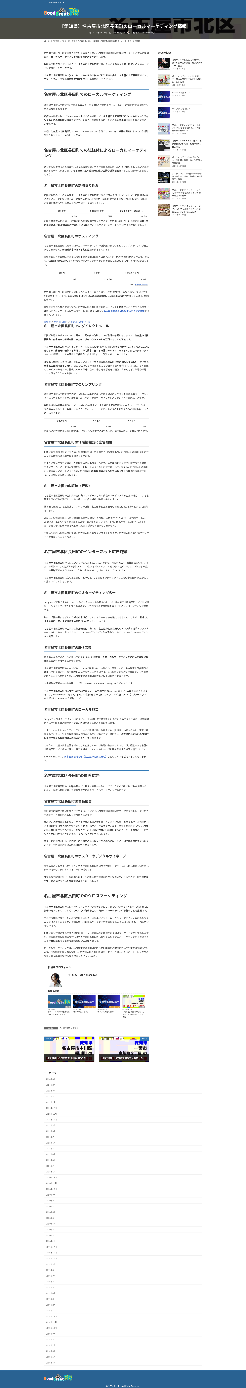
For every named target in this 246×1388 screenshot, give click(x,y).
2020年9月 (51, 1195)
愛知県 (47, 321)
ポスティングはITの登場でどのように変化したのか (59, 1013)
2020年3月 (51, 1229)
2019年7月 (51, 1276)
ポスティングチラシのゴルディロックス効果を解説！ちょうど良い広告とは (187, 160)
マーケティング (90, 1007)
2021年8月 (51, 1131)
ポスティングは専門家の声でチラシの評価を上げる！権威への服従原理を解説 (187, 177)
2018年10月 (51, 1328)
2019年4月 (51, 1293)
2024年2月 (51, 1085)
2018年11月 (51, 1322)
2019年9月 (51, 1264)
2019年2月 (51, 1305)
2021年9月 (51, 1125)
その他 (68, 1007)
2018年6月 (51, 1351)
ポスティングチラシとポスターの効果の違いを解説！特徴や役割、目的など (187, 144)
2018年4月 (51, 1362)
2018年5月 (51, 1357)
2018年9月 (51, 1334)
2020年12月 (51, 1177)
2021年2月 (51, 1166)
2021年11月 (51, 1114)
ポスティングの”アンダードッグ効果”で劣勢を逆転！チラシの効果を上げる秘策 (186, 193)
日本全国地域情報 (141, 284)
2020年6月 (51, 1212)
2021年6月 (51, 1143)
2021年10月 (51, 1119)
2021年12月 (51, 1108)
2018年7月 (51, 1345)
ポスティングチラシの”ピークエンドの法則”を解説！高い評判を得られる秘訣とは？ (186, 128)
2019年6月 (51, 1281)
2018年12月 (51, 1316)
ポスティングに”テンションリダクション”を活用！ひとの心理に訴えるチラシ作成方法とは (186, 209)
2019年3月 (51, 1299)
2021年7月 (51, 1137)
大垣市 (142, 1007)
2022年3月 (51, 1090)
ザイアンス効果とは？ (106, 1012)
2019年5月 (51, 1287)
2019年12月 (51, 1247)
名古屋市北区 (61, 321)
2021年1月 (51, 1171)
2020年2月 (51, 1235)
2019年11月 (51, 1252)
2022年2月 (51, 1096)
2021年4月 (51, 1154)
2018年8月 (51, 1339)
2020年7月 (51, 1206)
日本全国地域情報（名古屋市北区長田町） (85, 756)
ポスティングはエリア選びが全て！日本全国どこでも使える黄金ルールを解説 (187, 79)
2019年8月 (51, 1270)
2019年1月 (51, 1310)
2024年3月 (51, 1079)
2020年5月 (51, 1218)
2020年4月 (51, 1223)
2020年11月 (51, 1183)
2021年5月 (51, 1148)
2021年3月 (51, 1160)
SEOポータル (115, 1386)
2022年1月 (51, 1102)
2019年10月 (51, 1258)
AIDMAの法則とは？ (80, 1012)
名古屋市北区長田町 (80, 321)
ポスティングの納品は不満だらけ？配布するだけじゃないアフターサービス (187, 63)
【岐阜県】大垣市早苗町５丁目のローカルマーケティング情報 (133, 1014)
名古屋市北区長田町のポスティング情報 (124, 310)
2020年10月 (51, 1189)
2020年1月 (51, 1241)
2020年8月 (51, 1200)
